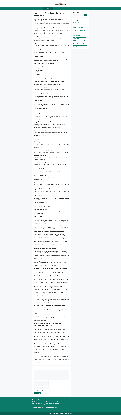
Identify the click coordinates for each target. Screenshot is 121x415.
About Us (66, 8)
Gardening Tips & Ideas (48, 8)
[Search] (85, 15)
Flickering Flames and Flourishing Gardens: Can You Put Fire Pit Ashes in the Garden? (80, 45)
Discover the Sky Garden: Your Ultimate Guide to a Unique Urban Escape (79, 30)
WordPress (69, 413)
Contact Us (72, 8)
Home (41, 8)
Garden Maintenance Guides (58, 8)
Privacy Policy (78, 8)
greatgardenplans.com (59, 413)
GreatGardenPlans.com (36, 401)
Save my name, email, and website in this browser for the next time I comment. (49, 390)
